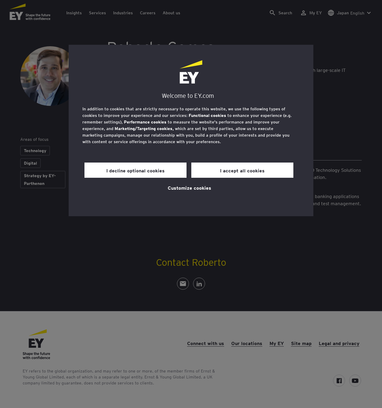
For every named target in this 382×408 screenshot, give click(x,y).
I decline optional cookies (135, 170)
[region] (191, 130)
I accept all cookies (242, 170)
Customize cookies (189, 187)
